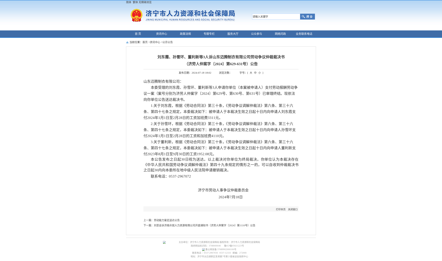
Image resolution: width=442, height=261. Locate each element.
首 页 (138, 33)
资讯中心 (161, 33)
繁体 (135, 2)
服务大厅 (232, 33)
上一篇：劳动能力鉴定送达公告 (161, 220)
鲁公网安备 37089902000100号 (220, 249)
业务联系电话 (304, 33)
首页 (145, 42)
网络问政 (280, 33)
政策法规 (185, 33)
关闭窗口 (293, 209)
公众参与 (256, 33)
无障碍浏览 (145, 2)
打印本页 (281, 209)
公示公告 (167, 42)
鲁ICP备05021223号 (234, 245)
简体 (128, 2)
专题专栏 (209, 33)
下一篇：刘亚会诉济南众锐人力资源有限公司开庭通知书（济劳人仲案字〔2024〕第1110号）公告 (199, 225)
